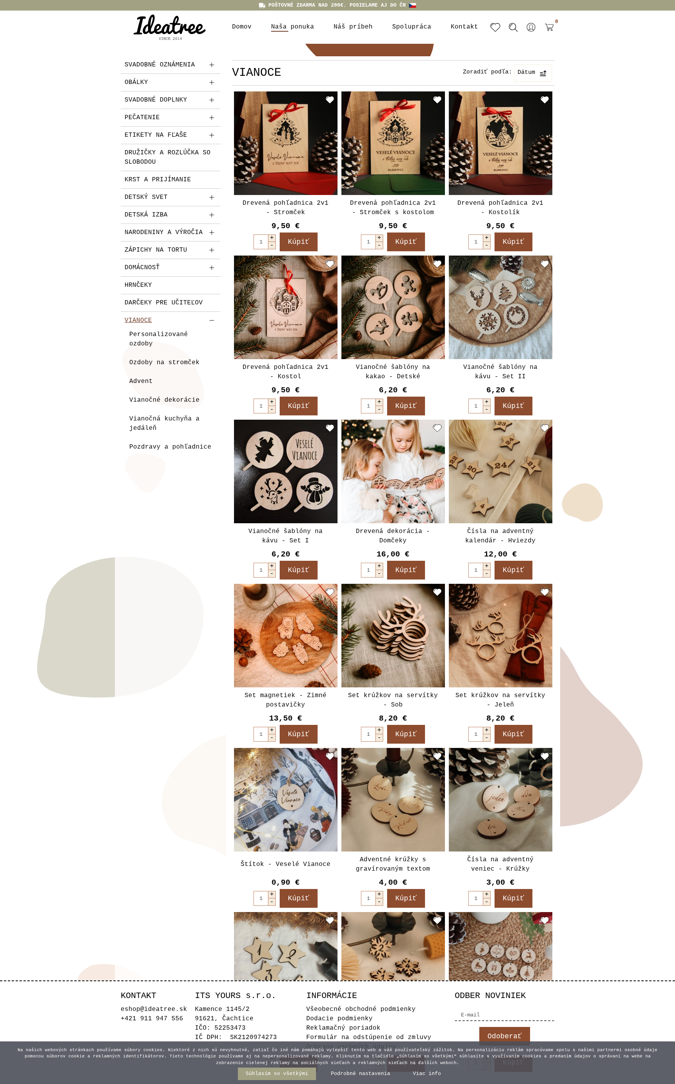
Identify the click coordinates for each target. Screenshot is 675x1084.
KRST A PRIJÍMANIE (158, 179)
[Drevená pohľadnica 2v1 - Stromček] (286, 143)
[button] (531, 27)
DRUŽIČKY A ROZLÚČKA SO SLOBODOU (168, 157)
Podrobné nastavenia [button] (360, 1074)
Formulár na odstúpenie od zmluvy (368, 1037)
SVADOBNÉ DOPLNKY (156, 100)
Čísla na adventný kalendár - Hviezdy (500, 536)
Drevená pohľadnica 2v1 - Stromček (286, 208)
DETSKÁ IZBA (146, 214)
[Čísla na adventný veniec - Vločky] (393, 964)
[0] (547, 33)
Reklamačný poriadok (343, 1028)
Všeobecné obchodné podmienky (361, 1009)
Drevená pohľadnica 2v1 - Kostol (286, 372)
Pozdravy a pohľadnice (170, 447)
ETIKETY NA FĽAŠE (156, 135)
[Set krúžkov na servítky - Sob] (393, 635)
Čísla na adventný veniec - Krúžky (500, 864)
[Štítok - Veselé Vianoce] (286, 799)
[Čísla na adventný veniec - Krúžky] (500, 799)
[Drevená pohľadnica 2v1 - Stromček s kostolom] (393, 143)
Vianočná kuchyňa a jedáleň (164, 423)
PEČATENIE (142, 117)
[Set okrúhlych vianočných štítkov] (500, 964)
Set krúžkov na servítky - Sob (393, 700)
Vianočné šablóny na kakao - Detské (393, 372)
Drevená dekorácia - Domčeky (393, 536)
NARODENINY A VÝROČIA (164, 232)
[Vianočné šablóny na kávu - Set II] (500, 307)
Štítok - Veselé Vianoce (285, 864)
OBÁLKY (136, 82)
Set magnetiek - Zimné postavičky (286, 700)
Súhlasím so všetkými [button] (277, 1074)
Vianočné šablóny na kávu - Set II (500, 372)
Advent (141, 381)
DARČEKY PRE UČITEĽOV (164, 302)
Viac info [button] (427, 1074)
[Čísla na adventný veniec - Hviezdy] (286, 964)
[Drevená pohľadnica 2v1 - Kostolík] (500, 143)
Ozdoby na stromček (164, 362)
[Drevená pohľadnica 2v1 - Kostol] (286, 307)
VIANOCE (138, 320)
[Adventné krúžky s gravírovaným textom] (393, 799)
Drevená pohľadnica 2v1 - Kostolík (500, 208)
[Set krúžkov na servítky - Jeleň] (500, 635)
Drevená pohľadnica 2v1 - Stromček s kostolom (393, 208)
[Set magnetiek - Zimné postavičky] (286, 635)
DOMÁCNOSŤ (142, 267)
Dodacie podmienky (339, 1018)
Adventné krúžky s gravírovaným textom (393, 864)
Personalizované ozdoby (158, 339)
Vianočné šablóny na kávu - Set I (285, 536)
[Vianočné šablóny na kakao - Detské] (393, 307)
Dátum (526, 72)
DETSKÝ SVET (146, 197)
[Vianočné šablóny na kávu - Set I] (286, 471)
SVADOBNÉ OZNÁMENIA (160, 64)
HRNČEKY (138, 285)
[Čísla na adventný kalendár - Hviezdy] (500, 471)
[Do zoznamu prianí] (330, 99)
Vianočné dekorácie (164, 400)
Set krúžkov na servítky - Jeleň (500, 700)
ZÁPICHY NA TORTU (156, 250)
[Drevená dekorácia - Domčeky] (393, 471)
